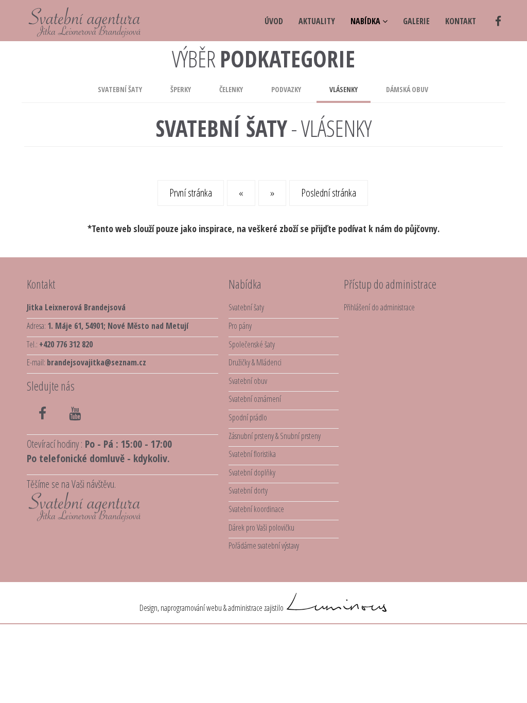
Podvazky (286, 89)
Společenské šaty (252, 344)
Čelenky (231, 89)
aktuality (316, 21)
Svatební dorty (248, 490)
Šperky (180, 89)
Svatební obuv (248, 380)
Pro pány (240, 325)
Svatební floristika (252, 454)
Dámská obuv (407, 89)
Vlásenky (343, 89)
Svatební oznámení (255, 399)
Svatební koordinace (256, 509)
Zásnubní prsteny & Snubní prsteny (275, 436)
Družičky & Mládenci (255, 362)
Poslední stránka (328, 193)
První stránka (190, 193)
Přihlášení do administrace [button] (379, 307)
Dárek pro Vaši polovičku (261, 527)
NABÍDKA (366, 21)
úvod (274, 21)
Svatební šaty (120, 89)
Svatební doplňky (252, 472)
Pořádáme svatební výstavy (264, 545)
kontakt (460, 21)
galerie (416, 21)
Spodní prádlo (248, 417)
